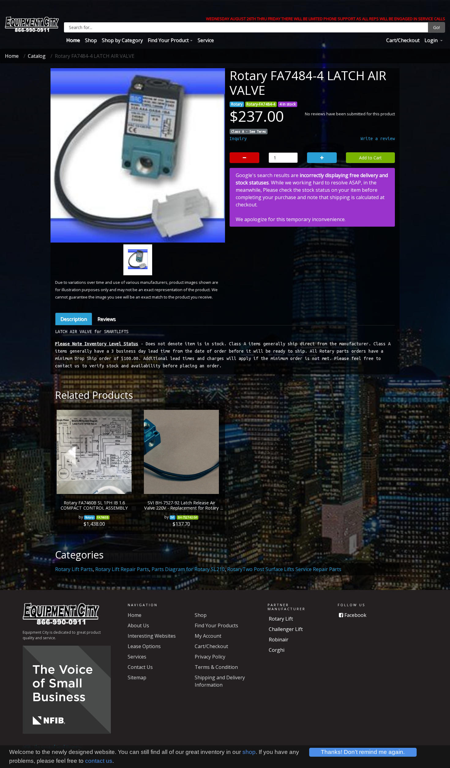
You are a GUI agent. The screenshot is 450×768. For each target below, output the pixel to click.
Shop (91, 40)
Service (205, 40)
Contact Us (140, 667)
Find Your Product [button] (168, 40)
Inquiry (238, 138)
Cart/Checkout (402, 40)
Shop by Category (122, 40)
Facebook (354, 615)
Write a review (378, 138)
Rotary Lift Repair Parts (122, 569)
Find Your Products (216, 625)
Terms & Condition (216, 667)
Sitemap (137, 677)
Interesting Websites (152, 636)
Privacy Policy (210, 656)
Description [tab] (73, 319)
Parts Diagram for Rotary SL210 (188, 569)
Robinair (278, 639)
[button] (67, 186)
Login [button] (431, 40)
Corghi (276, 650)
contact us (98, 761)
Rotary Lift (281, 618)
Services (137, 656)
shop (249, 752)
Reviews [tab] (106, 319)
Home (73, 40)
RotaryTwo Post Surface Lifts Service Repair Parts (284, 569)
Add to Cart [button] (370, 158)
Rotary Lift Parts (74, 569)
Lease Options (144, 646)
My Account (208, 636)
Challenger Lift (286, 629)
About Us (138, 625)
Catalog (37, 56)
